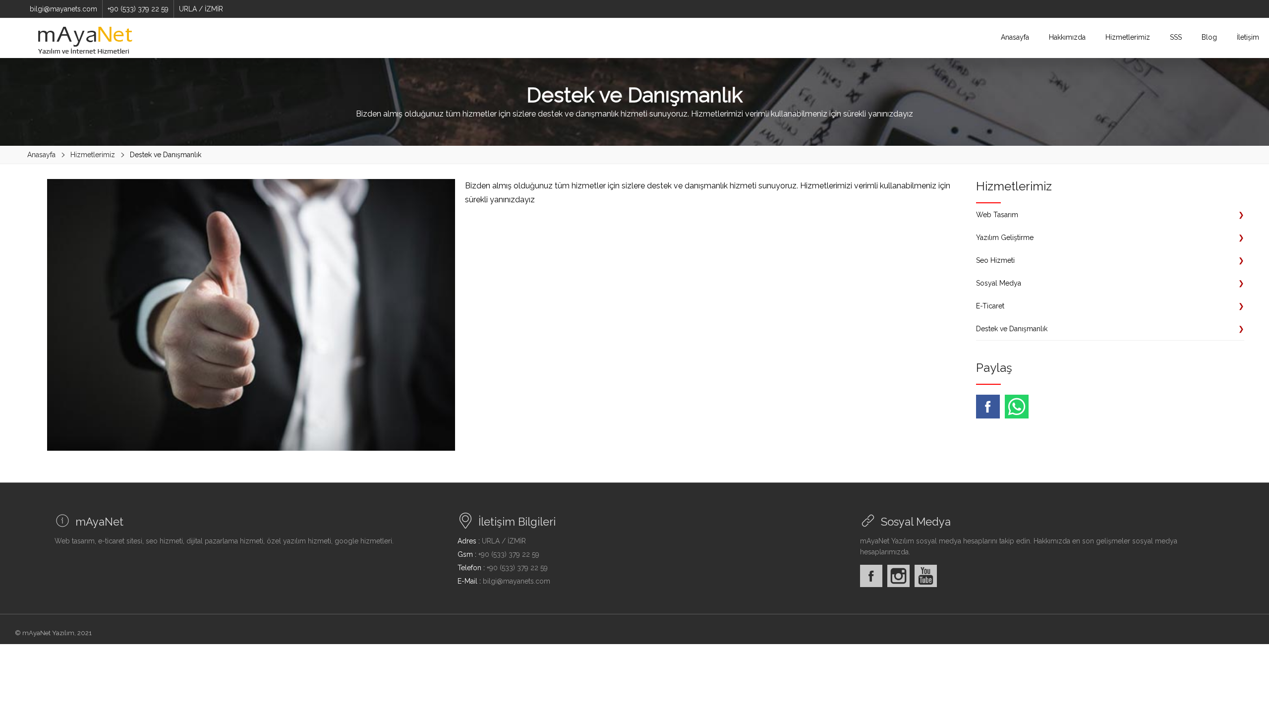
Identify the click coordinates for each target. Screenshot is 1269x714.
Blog (1209, 37)
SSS (1176, 37)
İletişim (1248, 37)
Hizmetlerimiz (1127, 37)
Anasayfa (1015, 37)
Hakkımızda (1067, 37)
